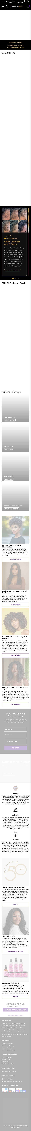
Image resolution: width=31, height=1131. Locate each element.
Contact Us (5, 1061)
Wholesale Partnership (9, 1071)
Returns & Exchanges (8, 1050)
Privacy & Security (7, 1043)
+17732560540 (8, 1079)
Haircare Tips (6, 1059)
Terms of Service (7, 1048)
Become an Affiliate (8, 1063)
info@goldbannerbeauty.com (13, 1081)
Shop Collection (6, 1057)
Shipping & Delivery (8, 1045)
